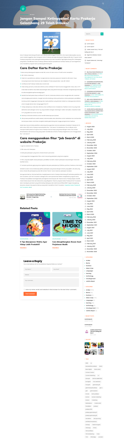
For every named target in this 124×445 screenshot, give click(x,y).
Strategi (88, 424)
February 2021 (91, 243)
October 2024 (91, 150)
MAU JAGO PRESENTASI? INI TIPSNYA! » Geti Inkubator (93, 100)
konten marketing (96, 397)
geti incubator (93, 391)
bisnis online (97, 369)
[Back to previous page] (51, 196)
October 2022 (91, 196)
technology (89, 276)
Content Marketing (90, 375)
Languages (89, 271)
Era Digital (88, 381)
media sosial (98, 403)
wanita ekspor (90, 281)
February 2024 (91, 161)
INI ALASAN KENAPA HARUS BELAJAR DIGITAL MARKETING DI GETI (94, 116)
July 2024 (90, 158)
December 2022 (92, 190)
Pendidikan (88, 406)
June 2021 (90, 233)
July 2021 (90, 230)
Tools (98, 434)
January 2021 (91, 246)
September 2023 (92, 166)
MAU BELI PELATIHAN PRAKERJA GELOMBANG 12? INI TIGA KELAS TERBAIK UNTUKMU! (93, 76)
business (88, 265)
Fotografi (88, 384)
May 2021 (90, 235)
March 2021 (90, 241)
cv (98, 375)
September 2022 (92, 198)
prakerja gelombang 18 (91, 415)
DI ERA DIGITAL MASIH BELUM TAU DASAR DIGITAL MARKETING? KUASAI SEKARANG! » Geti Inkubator (94, 111)
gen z (101, 388)
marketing (94, 400)
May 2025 (90, 132)
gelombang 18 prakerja (91, 388)
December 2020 (92, 249)
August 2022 (91, 201)
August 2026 (91, 126)
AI (91, 363)
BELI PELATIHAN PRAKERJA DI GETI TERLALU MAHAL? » (94, 73)
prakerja (96, 406)
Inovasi (87, 394)
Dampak (88, 378)
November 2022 (92, 193)
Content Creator (90, 372)
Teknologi (88, 427)
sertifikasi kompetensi (91, 421)
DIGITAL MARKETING (97, 378)
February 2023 (91, 185)
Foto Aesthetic (97, 381)
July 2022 (90, 204)
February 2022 (91, 217)
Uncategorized (24, 14)
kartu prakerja (95, 394)
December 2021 (92, 222)
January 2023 (91, 188)
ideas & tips (89, 268)
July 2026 (90, 129)
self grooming (97, 418)
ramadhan (88, 418)
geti (87, 391)
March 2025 (90, 137)
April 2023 (90, 180)
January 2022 (91, 219)
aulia (32, 14)
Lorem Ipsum (90, 44)
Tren (87, 437)
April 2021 (90, 238)
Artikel (88, 260)
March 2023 (90, 182)
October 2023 (91, 164)
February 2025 (91, 140)
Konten (87, 397)
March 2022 (90, 214)
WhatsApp (93, 437)
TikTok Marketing (90, 434)
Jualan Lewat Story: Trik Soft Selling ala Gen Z (96, 331)
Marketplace (89, 403)
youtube (101, 437)
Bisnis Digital (89, 369)
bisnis (100, 366)
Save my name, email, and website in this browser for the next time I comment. (51, 289)
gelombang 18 (96, 384)
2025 (87, 363)
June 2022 (90, 206)
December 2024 (92, 145)
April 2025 (90, 134)
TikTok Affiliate (89, 431)
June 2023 (90, 174)
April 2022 (90, 212)
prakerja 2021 (89, 409)
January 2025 (91, 142)
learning (88, 273)
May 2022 (90, 209)
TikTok (94, 427)
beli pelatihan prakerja (91, 366)
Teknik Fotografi (96, 424)
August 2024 (91, 156)
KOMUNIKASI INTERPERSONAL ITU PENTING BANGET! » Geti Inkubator (94, 83)
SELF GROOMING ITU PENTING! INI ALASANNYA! (94, 95)
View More (23, 248)
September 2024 (92, 153)
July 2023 (90, 172)
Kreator (87, 400)
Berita (88, 263)
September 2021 (92, 225)
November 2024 (92, 148)
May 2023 (90, 177)
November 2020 (92, 251)
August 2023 (91, 169)
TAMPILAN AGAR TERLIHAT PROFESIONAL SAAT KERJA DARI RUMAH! (93, 86)
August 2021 (90, 227)
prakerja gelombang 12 (91, 412)
